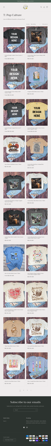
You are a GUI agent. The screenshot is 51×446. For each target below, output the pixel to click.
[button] (4, 7)
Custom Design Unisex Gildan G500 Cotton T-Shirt (12, 92)
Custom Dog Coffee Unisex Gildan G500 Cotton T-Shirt (36, 56)
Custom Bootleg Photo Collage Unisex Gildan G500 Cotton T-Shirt (36, 238)
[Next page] (30, 390)
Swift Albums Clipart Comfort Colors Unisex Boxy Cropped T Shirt (36, 274)
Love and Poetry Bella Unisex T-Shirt (36, 346)
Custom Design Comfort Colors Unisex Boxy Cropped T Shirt (36, 128)
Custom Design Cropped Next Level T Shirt (13, 128)
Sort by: (28, 24)
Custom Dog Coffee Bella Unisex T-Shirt (36, 200)
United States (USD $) (9, 439)
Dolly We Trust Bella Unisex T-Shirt (12, 381)
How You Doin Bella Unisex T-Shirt (12, 273)
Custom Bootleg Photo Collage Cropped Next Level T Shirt (13, 201)
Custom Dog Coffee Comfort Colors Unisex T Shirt (14, 238)
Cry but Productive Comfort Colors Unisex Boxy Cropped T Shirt (14, 310)
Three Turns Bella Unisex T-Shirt (12, 346)
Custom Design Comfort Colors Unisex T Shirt (13, 56)
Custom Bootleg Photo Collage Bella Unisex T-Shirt (35, 165)
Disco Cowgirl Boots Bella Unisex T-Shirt (36, 381)
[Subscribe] (35, 410)
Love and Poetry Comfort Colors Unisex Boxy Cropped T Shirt (36, 310)
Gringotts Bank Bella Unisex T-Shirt (35, 91)
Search (4, 421)
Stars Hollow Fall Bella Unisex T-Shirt (13, 164)
